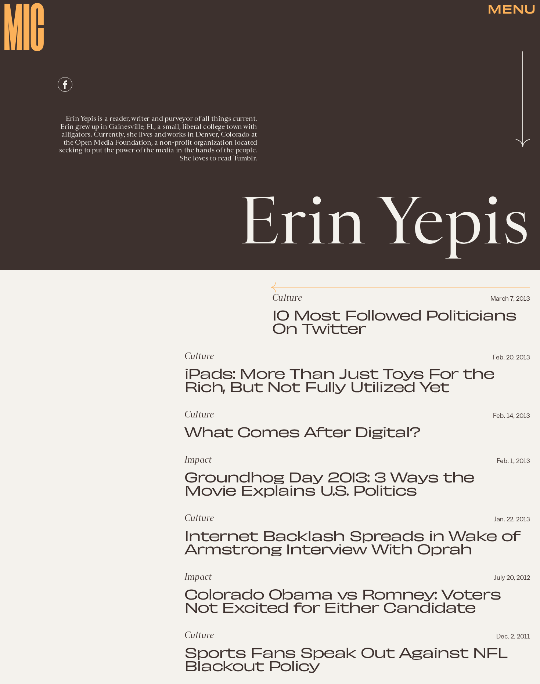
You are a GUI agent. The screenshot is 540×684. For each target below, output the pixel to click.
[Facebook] (65, 84)
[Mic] (24, 27)
